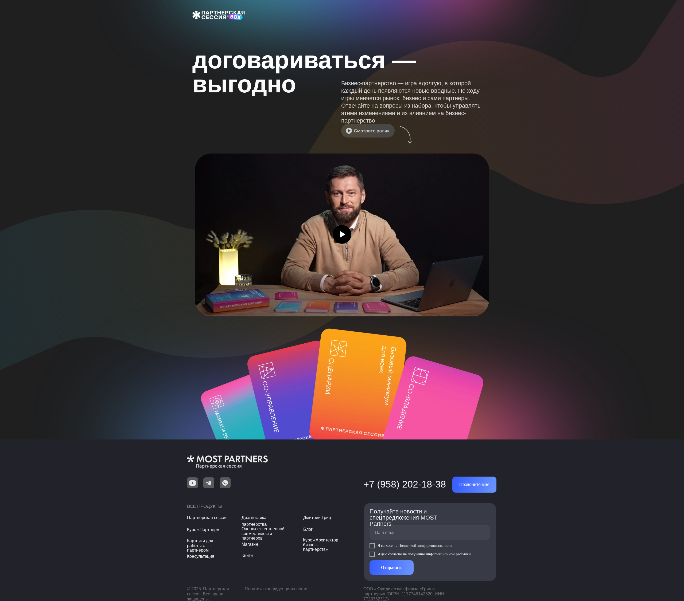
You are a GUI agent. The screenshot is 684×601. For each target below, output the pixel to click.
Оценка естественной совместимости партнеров (263, 533)
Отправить (391, 567)
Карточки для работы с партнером (200, 545)
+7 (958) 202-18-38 (404, 484)
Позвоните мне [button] (474, 484)
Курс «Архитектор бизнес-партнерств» (320, 545)
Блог (308, 529)
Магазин (250, 544)
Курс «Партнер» (203, 529)
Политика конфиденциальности (276, 589)
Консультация (200, 556)
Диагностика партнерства (254, 521)
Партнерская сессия (207, 517)
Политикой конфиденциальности (425, 546)
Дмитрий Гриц (317, 517)
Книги (247, 555)
